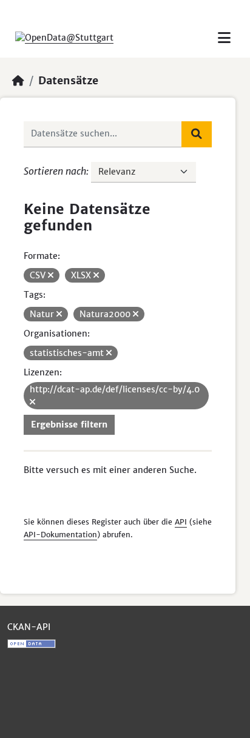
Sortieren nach (55, 171)
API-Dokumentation (60, 534)
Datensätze (68, 80)
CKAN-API (28, 627)
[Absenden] (196, 134)
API (181, 521)
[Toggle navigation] (224, 38)
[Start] (18, 80)
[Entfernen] (50, 275)
